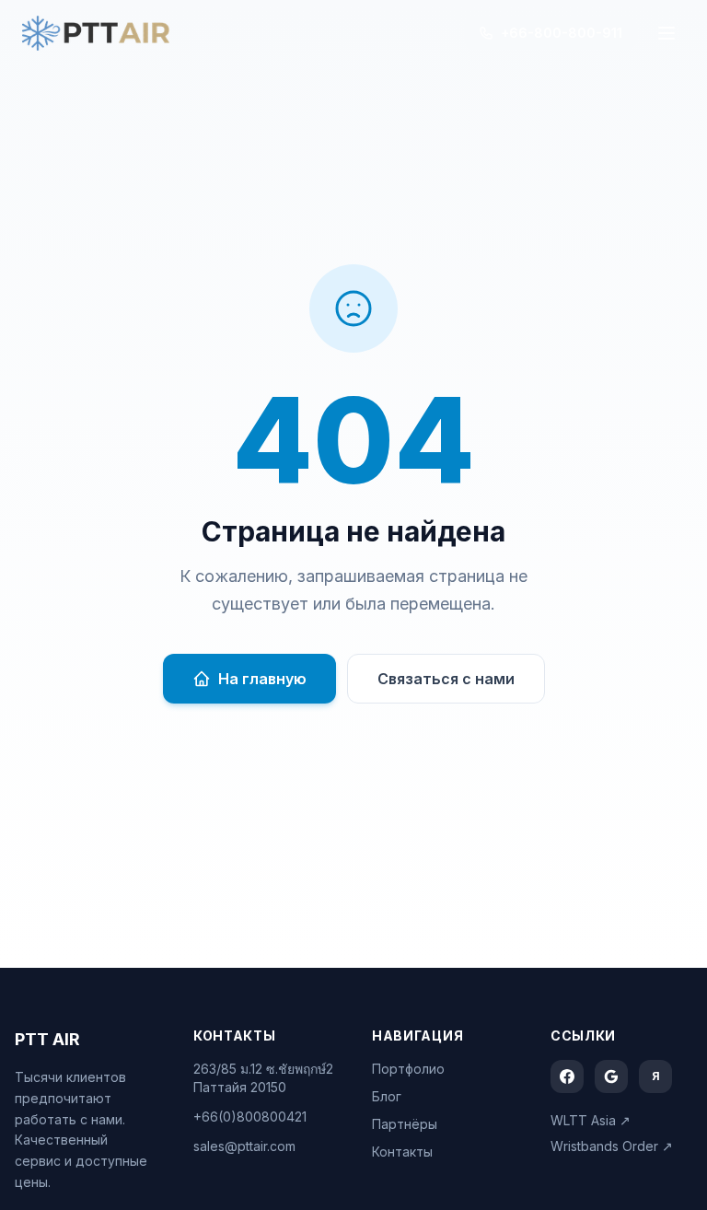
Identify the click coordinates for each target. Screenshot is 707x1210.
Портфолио (408, 1068)
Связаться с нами (446, 678)
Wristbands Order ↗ (612, 1146)
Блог (386, 1096)
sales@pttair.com (244, 1146)
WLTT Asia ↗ (591, 1120)
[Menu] (666, 33)
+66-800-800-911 (561, 33)
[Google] (611, 1076)
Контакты (402, 1151)
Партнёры (404, 1124)
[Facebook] (567, 1076)
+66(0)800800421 (250, 1116)
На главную (262, 678)
